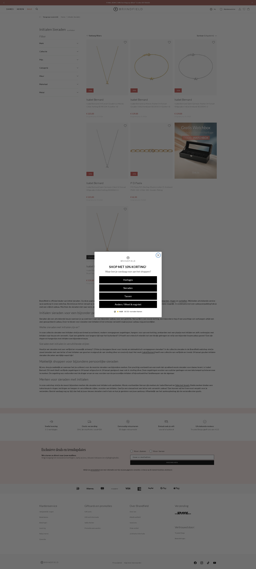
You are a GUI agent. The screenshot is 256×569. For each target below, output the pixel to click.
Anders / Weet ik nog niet (128, 304)
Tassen (128, 296)
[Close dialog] (158, 255)
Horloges (128, 279)
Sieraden (128, 288)
